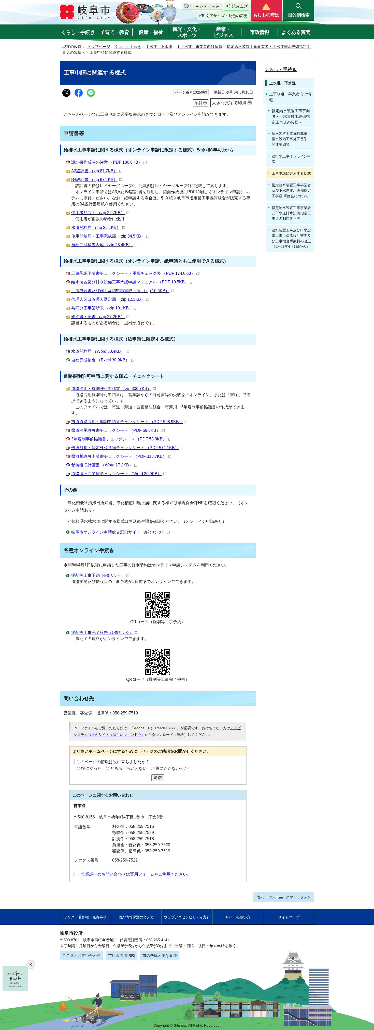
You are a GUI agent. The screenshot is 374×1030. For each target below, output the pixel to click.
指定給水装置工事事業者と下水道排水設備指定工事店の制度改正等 (291, 213)
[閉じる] (31, 964)
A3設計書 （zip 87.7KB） (94, 171)
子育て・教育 (114, 32)
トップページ (98, 46)
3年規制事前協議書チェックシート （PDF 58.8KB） (119, 439)
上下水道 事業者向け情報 (199, 46)
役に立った (91, 768)
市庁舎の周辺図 (121, 955)
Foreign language (204, 6)
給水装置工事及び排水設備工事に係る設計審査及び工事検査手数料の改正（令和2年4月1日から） (291, 238)
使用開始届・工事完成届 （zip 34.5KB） (108, 236)
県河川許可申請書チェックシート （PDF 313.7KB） (119, 456)
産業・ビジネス (223, 32)
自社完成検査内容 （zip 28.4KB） (102, 245)
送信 (158, 777)
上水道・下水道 (159, 46)
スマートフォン (298, 897)
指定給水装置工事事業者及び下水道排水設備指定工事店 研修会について (291, 190)
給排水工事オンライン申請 (291, 159)
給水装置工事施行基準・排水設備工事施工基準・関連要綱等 (291, 139)
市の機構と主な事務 (159, 955)
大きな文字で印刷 (229, 102)
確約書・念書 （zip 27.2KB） (98, 317)
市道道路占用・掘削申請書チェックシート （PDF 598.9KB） (127, 422)
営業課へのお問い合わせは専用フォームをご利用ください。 (136, 874)
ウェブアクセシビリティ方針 (187, 917)
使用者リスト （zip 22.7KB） (98, 213)
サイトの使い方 (237, 917)
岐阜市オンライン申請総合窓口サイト (118, 532)
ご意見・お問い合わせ (81, 955)
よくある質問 (295, 32)
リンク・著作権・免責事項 (85, 917)
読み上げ (240, 6)
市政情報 (259, 32)
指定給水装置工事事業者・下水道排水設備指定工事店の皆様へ (291, 116)
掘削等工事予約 (98, 575)
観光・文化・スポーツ (187, 32)
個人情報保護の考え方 (136, 917)
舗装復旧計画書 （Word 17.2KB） (102, 465)
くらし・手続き (78, 32)
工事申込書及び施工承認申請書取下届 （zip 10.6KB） (120, 291)
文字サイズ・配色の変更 (227, 16)
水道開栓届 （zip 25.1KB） (96, 227)
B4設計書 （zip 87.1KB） (94, 179)
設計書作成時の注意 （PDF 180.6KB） (106, 162)
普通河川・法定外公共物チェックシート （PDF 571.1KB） (125, 448)
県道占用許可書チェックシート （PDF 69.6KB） (115, 430)
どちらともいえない (128, 768)
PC (270, 897)
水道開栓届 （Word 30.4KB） (98, 351)
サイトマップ (288, 917)
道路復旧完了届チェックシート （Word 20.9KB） (116, 474)
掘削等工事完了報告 (102, 632)
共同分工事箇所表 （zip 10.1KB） (102, 308)
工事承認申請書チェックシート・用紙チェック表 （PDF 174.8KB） (133, 273)
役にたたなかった (171, 768)
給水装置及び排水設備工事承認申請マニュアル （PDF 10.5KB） (130, 282)
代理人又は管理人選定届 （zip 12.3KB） (108, 299)
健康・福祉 (151, 32)
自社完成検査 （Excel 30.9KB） (100, 360)
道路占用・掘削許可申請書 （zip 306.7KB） (111, 388)
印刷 (198, 103)
